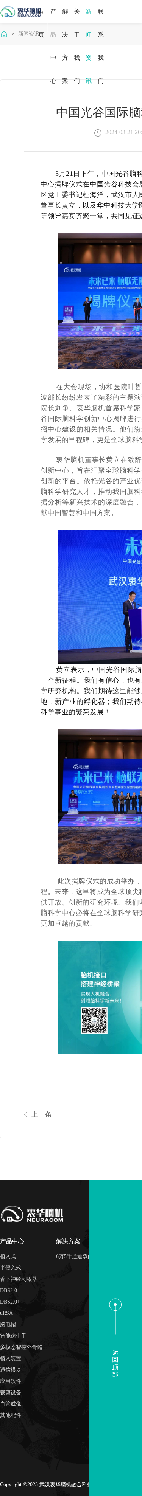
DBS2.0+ (10, 1302)
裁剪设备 (10, 1392)
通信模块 (10, 1370)
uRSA (6, 1313)
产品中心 (12, 1241)
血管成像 (10, 1404)
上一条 (41, 1114)
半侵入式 (10, 1268)
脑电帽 (8, 1324)
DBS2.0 (8, 1290)
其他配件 (10, 1415)
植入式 (8, 1256)
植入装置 (10, 1358)
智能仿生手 (13, 1336)
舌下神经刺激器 (18, 1279)
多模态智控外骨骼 (21, 1347)
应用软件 (10, 1381)
